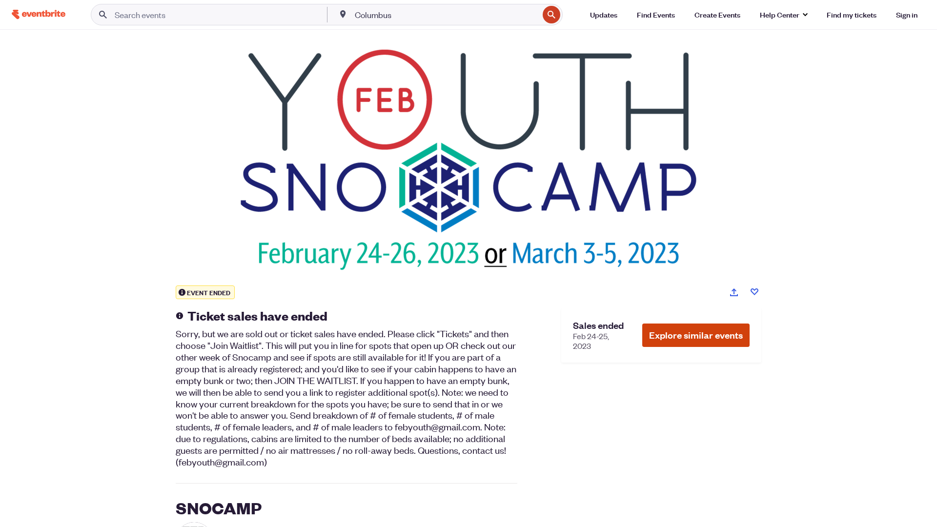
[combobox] (446, 14)
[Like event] (754, 292)
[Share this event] (734, 292)
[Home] (38, 14)
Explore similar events (696, 335)
